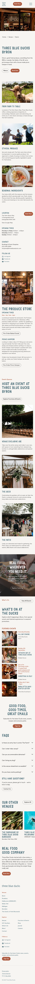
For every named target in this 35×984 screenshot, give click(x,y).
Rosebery (5, 898)
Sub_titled (8, 976)
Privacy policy (5, 971)
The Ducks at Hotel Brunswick (11, 911)
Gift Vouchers (6, 923)
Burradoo (4, 909)
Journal (20, 926)
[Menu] (31, 4)
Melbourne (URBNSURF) (9, 901)
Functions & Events (23, 920)
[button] (15, 743)
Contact (4, 931)
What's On (5, 926)
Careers (20, 928)
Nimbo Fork (5, 904)
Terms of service (6, 973)
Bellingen (4, 906)
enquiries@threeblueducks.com (11, 248)
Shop (19, 923)
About (3, 928)
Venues (4, 920)
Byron (3, 896)
